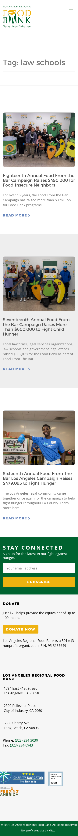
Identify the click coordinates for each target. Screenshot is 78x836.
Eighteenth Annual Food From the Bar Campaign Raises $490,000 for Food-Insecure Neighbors (39, 180)
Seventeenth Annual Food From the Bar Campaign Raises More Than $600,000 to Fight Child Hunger (36, 327)
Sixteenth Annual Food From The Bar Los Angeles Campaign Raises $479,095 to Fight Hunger (37, 478)
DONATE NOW (20, 629)
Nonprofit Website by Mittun (39, 830)
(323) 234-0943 (21, 745)
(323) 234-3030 (26, 740)
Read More (15, 215)
